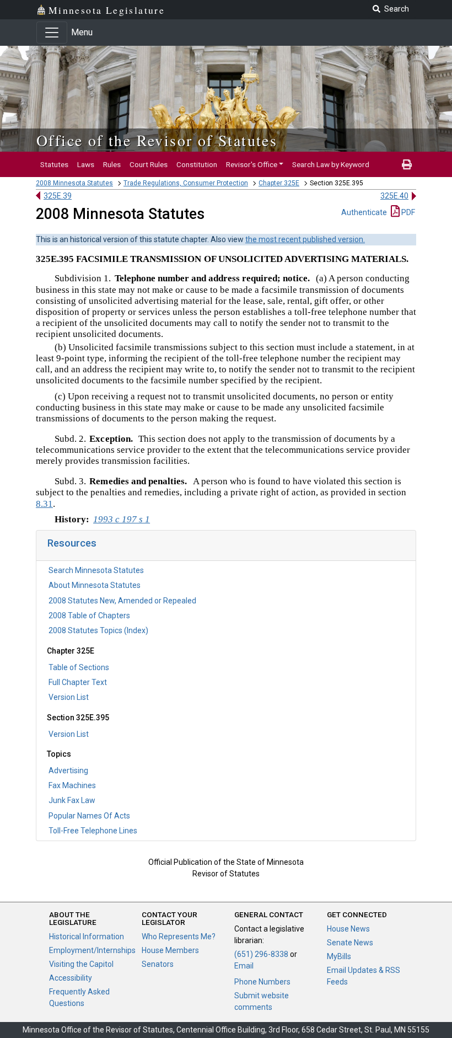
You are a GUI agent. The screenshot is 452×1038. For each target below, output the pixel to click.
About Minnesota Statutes (95, 585)
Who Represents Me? (179, 936)
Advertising (68, 770)
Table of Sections (79, 667)
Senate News (350, 942)
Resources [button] (71, 543)
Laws (85, 164)
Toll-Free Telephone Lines (93, 830)
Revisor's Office (251, 164)
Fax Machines (72, 785)
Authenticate (364, 212)
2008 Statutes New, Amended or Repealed (122, 600)
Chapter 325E (279, 183)
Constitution (196, 164)
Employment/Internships (92, 950)
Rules (112, 164)
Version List (69, 697)
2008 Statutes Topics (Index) (98, 630)
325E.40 (394, 195)
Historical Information (86, 936)
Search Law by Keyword (330, 164)
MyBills (339, 956)
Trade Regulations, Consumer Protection (185, 183)
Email (244, 965)
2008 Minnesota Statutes (74, 183)
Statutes (54, 164)
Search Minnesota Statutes (96, 570)
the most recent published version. (305, 239)
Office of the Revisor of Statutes (156, 140)
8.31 (44, 504)
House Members (170, 950)
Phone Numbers (262, 981)
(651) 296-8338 (261, 954)
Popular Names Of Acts (89, 815)
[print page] (406, 164)
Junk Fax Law (72, 800)
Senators (158, 964)
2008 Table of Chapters (89, 615)
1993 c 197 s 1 (121, 519)
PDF (407, 212)
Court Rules (149, 164)
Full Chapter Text (78, 682)
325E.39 (58, 195)
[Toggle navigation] (51, 33)
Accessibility (70, 977)
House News (348, 928)
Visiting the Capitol (81, 964)
